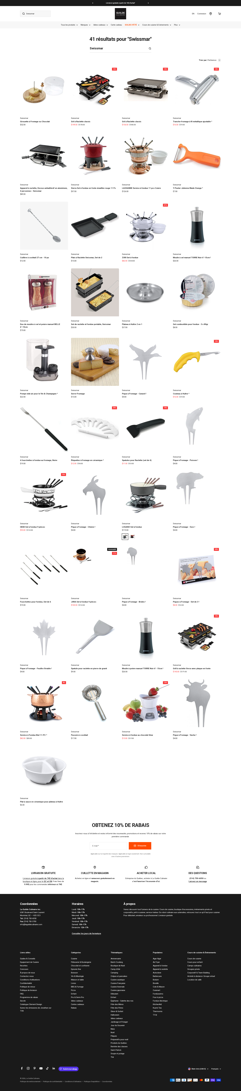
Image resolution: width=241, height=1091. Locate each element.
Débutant (114, 994)
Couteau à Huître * (181, 394)
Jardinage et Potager (119, 1022)
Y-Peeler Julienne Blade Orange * (188, 188)
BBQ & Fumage (77, 987)
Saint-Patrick (116, 1050)
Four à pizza (158, 997)
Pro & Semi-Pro (77, 997)
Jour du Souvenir (118, 1025)
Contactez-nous (27, 976)
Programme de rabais (29, 997)
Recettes (23, 966)
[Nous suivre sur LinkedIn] (53, 1068)
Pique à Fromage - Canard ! (134, 394)
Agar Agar (157, 958)
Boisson (74, 973)
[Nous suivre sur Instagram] (28, 1068)
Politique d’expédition (92, 1081)
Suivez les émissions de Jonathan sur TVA (35, 1009)
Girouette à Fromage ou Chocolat (35, 121)
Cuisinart (156, 990)
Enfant (73, 994)
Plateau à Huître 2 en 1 (132, 324)
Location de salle (194, 980)
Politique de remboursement (30, 1081)
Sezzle (23, 1001)
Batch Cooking (117, 962)
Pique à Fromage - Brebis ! (134, 602)
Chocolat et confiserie (80, 966)
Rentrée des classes (119, 1046)
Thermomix (157, 1011)
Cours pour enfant (195, 962)
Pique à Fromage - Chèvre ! (83, 527)
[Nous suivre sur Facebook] (21, 1068)
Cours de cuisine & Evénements (155, 25)
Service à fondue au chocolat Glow (137, 735)
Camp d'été (115, 969)
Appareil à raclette (160, 969)
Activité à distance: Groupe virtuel (201, 976)
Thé (112, 1057)
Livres (73, 983)
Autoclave (157, 973)
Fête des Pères (117, 1008)
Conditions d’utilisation (73, 1081)
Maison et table (77, 980)
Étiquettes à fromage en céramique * (87, 460)
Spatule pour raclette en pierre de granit (89, 668)
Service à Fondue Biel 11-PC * (33, 735)
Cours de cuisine (194, 958)
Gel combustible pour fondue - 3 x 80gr (190, 324)
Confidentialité (26, 983)
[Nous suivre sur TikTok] (47, 1068)
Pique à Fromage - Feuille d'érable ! (36, 668)
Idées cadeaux (99, 25)
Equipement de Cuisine (29, 962)
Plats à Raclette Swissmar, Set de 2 (86, 257)
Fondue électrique (160, 1001)
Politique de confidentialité (52, 1081)
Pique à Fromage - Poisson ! (185, 460)
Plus (176, 25)
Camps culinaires (194, 966)
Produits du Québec (119, 1043)
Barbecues (157, 976)
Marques (84, 25)
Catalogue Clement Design (31, 1004)
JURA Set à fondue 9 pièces (83, 602)
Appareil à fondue (160, 966)
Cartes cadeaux (77, 1004)
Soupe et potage (117, 1053)
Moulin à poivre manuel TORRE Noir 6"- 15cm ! (142, 668)
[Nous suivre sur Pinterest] (34, 1068)
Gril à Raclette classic (80, 121)
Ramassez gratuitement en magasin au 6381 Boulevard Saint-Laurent (120, 3)
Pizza (73, 990)
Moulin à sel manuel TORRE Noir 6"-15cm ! (192, 257)
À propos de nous (27, 973)
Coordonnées (107, 1081)
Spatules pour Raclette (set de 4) (137, 460)
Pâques (114, 1036)
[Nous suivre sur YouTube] (41, 1068)
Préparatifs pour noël (119, 1039)
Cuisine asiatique (118, 980)
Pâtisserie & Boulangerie (81, 962)
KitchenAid (157, 1004)
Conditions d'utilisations (30, 980)
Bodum (156, 980)
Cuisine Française (118, 983)
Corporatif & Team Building (198, 973)
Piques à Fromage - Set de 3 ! (186, 602)
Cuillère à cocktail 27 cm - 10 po (34, 257)
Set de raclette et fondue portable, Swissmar (91, 324)
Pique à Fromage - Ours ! (184, 527)
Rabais (74, 1008)
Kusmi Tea (157, 1008)
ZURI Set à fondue (130, 257)
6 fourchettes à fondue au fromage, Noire (38, 460)
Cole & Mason (159, 987)
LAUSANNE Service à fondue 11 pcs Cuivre (141, 188)
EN (193, 14)
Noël (112, 1032)
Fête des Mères (117, 1004)
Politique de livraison (28, 990)
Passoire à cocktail (79, 735)
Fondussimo (158, 994)
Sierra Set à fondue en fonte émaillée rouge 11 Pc (93, 188)
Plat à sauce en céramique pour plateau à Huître (41, 802)
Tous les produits (68, 25)
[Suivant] (148, 3)
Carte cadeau (116, 25)
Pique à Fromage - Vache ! (184, 735)
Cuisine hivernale (118, 987)
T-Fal (155, 1015)
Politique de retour (27, 987)
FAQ (21, 994)
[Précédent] (92, 3)
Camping (114, 973)
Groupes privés (193, 969)
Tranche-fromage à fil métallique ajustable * (192, 121)
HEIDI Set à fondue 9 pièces (32, 527)
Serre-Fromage (78, 394)
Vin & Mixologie (77, 976)
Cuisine (74, 958)
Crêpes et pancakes (119, 976)
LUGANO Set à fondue (132, 527)
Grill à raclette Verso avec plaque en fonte (191, 668)
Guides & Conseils (27, 958)
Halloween (115, 1015)
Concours (24, 969)
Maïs (113, 1029)
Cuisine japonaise (118, 990)
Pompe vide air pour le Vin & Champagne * (39, 394)
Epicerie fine (76, 969)
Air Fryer (156, 962)
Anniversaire (116, 958)
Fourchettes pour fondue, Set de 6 (35, 602)
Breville (156, 983)
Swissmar (24, 118)
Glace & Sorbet (117, 1011)
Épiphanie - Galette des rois (122, 1001)
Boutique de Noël (118, 966)
